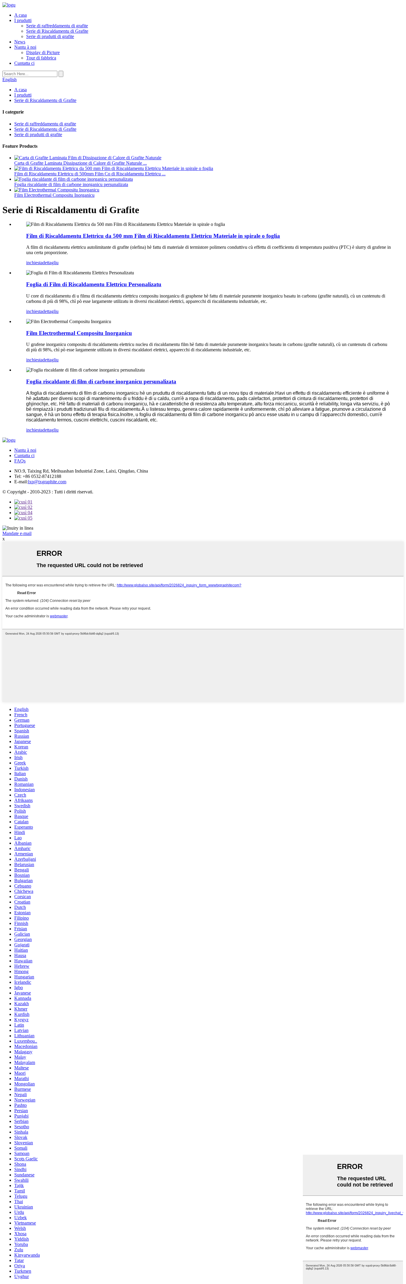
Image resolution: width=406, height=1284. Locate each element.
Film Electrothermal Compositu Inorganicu (54, 195)
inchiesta (34, 262)
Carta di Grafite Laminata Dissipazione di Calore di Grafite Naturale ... (80, 163)
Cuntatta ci (24, 63)
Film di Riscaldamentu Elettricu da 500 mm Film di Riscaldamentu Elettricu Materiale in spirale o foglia (153, 236)
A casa (20, 15)
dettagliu (51, 262)
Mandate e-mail (17, 533)
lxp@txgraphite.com (47, 481)
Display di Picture (43, 52)
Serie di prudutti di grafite (50, 36)
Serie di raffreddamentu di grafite (57, 25)
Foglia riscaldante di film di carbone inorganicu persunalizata (71, 184)
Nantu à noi (25, 47)
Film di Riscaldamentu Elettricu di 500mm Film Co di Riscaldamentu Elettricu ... (90, 173)
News (19, 41)
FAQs (20, 460)
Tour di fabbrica (41, 57)
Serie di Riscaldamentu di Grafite (57, 31)
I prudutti (23, 20)
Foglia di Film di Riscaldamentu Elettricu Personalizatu (93, 284)
